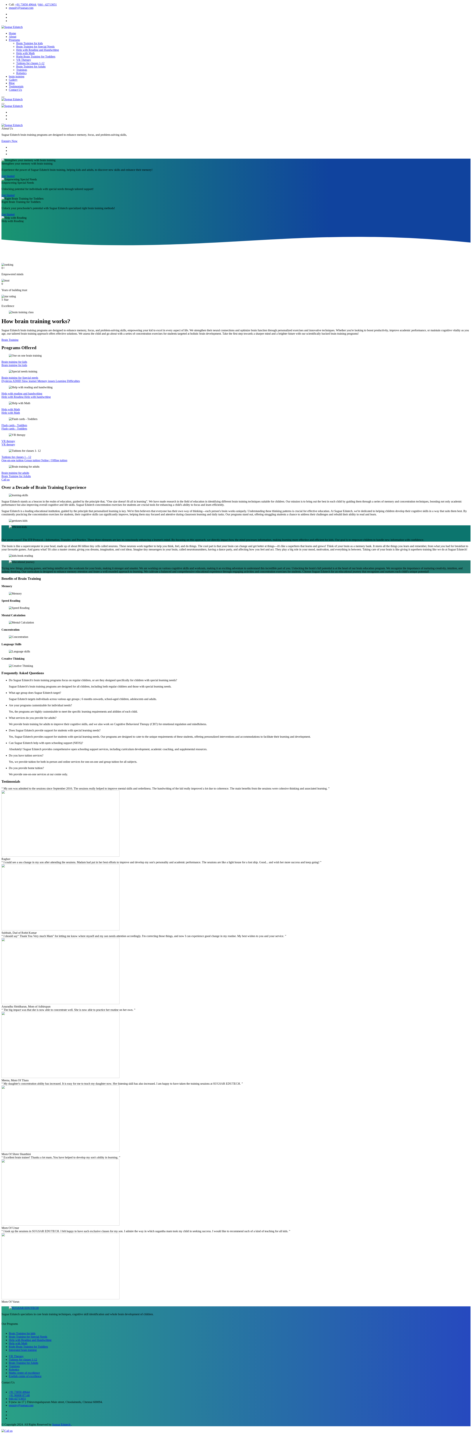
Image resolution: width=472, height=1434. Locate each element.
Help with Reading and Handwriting (37, 49)
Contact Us (15, 89)
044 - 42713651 (47, 4)
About (12, 36)
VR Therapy (23, 59)
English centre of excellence (25, 1376)
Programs (14, 40)
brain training (16, 76)
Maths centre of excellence (24, 1372)
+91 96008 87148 (19, 1395)
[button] (2, 97)
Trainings (21, 69)
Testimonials (16, 86)
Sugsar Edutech (61, 1424)
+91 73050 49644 (26, 4)
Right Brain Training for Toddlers (35, 56)
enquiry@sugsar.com (21, 7)
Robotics (21, 73)
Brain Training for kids (29, 43)
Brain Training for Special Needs (35, 46)
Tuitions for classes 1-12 (30, 63)
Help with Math (25, 53)
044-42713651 (17, 1398)
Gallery (13, 79)
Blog (12, 83)
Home (12, 33)
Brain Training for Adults (31, 66)
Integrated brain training (23, 1350)
